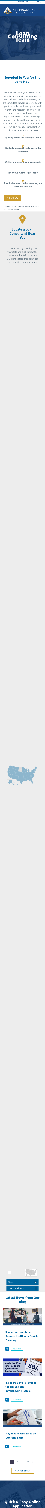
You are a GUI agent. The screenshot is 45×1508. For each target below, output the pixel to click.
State (22, 1282)
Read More (17, 1349)
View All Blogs (23, 1470)
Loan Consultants (22, 1288)
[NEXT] (33, 1462)
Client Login (37, 2)
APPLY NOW (12, 197)
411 (27, 1462)
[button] (7, 1349)
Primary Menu (40, 10)
